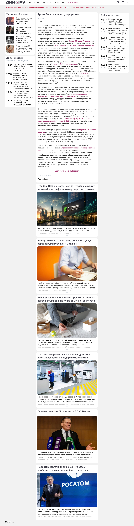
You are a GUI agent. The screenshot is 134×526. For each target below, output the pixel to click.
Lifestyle (47, 2)
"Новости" (84, 73)
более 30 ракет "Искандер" (81, 41)
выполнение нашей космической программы (75, 46)
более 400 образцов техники (64, 64)
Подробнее (43, 179)
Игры (94, 7)
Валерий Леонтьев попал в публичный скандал (25, 7)
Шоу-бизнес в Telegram (67, 171)
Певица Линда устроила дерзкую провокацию (71, 7)
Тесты (48, 7)
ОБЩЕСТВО (59, 2)
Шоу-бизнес (34, 2)
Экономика (73, 2)
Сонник (101, 7)
